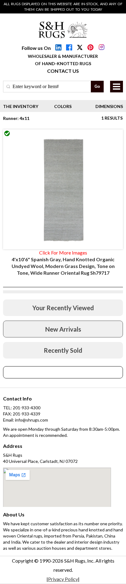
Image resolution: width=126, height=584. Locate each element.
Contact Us (63, 71)
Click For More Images (63, 252)
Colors (63, 106)
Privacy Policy (63, 579)
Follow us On (36, 48)
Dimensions (109, 106)
